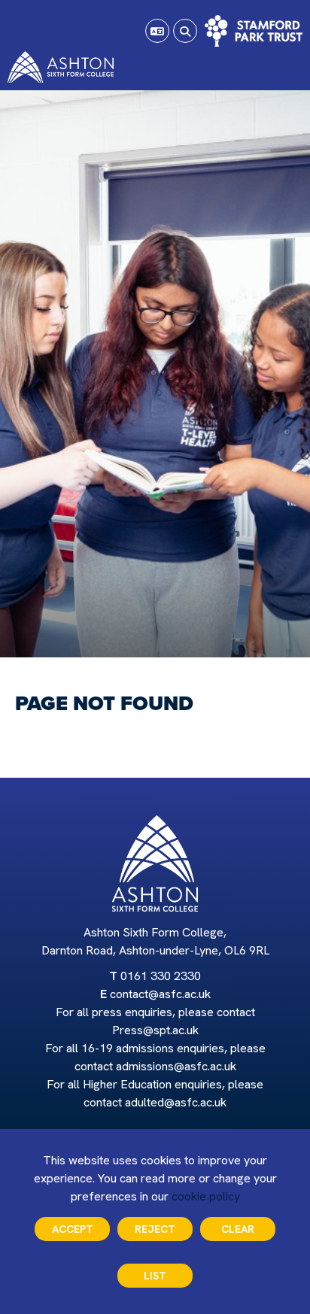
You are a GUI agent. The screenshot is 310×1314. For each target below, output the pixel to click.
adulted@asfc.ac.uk (175, 1102)
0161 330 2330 (160, 976)
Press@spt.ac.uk (155, 1030)
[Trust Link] (253, 31)
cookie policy (206, 1196)
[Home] (61, 67)
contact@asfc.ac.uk (160, 994)
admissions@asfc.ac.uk (176, 1066)
